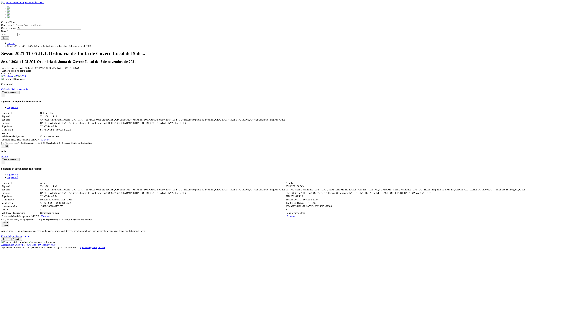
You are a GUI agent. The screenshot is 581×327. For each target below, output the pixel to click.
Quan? (4, 31)
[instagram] (8, 17)
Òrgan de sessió (8, 28)
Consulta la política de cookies (15, 236)
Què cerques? (7, 25)
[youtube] (8, 8)
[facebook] (8, 14)
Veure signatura (10, 92)
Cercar (5, 38)
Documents (19, 79)
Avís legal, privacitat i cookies (41, 244)
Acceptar (17, 239)
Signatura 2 (12, 177)
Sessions (11, 43)
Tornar (5, 146)
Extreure (44, 139)
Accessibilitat (7, 244)
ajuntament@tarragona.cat (92, 247)
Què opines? (20, 244)
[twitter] (8, 11)
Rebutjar (6, 239)
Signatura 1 (12, 107)
